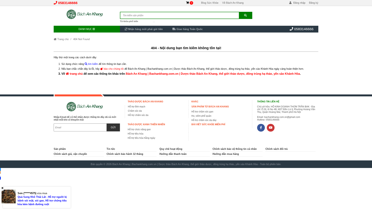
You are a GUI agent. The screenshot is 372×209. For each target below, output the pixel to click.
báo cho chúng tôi (113, 68)
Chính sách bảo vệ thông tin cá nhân (235, 148)
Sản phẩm (60, 148)
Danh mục (85, 29)
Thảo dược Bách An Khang (145, 101)
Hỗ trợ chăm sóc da (138, 115)
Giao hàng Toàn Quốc (189, 29)
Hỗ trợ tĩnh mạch (136, 106)
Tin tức (111, 148)
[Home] (87, 14)
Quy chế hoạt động (170, 148)
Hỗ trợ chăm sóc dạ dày (203, 120)
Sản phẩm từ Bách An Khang (210, 106)
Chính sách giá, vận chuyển (70, 153)
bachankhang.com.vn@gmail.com (282, 117)
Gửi (113, 127)
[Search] (245, 15)
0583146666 (68, 3)
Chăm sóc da (135, 111)
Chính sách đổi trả (276, 148)
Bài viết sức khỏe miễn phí (208, 124)
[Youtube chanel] (271, 128)
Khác (194, 101)
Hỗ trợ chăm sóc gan (202, 111)
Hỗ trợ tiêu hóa (135, 133)
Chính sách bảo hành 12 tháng (125, 153)
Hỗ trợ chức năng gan (139, 129)
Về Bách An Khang (233, 2)
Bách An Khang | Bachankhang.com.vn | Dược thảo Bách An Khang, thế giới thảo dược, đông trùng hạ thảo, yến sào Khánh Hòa (213, 73)
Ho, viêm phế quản (201, 116)
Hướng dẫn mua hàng (226, 153)
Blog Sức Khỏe (209, 2)
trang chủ (76, 73)
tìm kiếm (92, 64)
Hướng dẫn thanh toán (173, 153)
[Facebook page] (261, 128)
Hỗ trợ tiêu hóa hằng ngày (141, 138)
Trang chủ (63, 39)
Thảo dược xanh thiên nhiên (146, 124)
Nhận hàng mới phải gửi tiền (145, 29)
